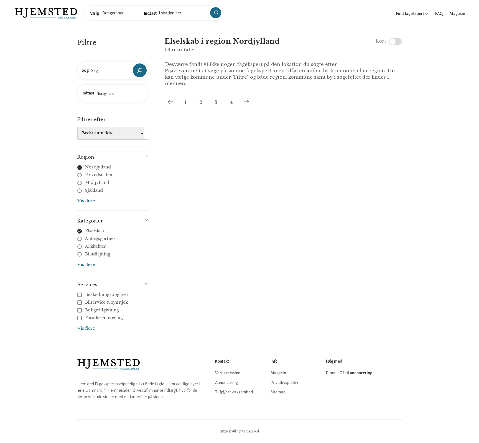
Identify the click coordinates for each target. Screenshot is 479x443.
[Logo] (46, 13)
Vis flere (86, 200)
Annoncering (226, 382)
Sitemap (278, 392)
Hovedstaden (98, 174)
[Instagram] (343, 390)
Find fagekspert (410, 13)
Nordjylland (98, 167)
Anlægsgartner (100, 238)
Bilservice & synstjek (106, 302)
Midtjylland (97, 182)
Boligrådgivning (102, 310)
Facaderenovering (104, 317)
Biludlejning (97, 254)
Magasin (457, 13)
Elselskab (94, 230)
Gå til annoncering (356, 373)
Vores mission (227, 373)
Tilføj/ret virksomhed (234, 392)
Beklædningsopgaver (107, 294)
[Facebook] (331, 390)
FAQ (439, 13)
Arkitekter (95, 246)
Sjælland (94, 190)
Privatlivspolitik (284, 382)
